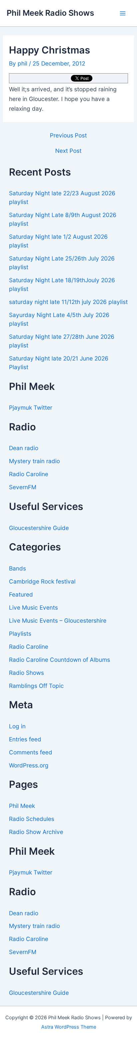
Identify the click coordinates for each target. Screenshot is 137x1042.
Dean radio (23, 447)
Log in (17, 726)
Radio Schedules (31, 818)
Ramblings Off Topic (36, 685)
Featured (21, 594)
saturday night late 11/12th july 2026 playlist (68, 301)
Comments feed (30, 752)
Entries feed (25, 739)
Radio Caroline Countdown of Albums (59, 659)
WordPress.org (29, 765)
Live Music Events (33, 607)
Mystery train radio (34, 460)
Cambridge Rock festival (42, 581)
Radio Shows (26, 672)
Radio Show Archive (36, 831)
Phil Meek (22, 805)
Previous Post (68, 135)
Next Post (68, 150)
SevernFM (22, 487)
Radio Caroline (28, 474)
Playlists (20, 633)
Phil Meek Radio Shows (50, 13)
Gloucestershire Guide (39, 527)
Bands (17, 568)
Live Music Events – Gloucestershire (57, 620)
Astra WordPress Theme (68, 1027)
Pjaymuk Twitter (30, 407)
